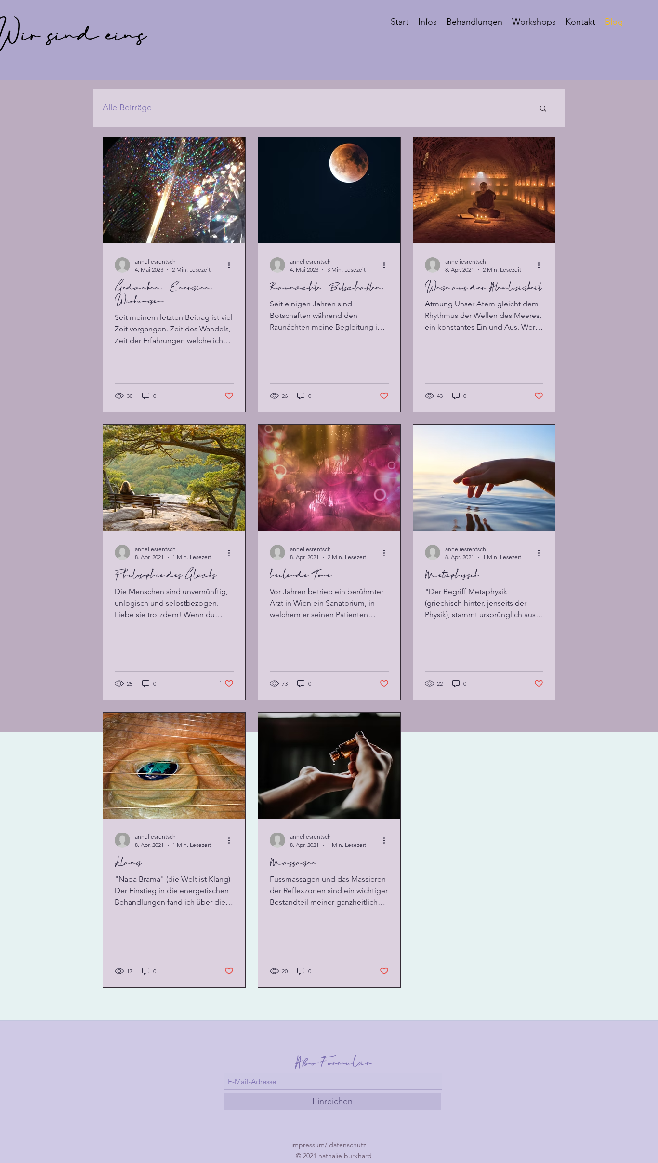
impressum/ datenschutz (328, 1144)
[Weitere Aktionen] (232, 265)
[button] (543, 109)
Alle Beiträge (127, 107)
